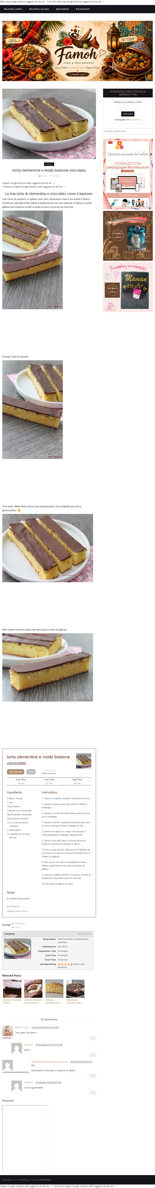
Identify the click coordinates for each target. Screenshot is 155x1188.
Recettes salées (13, 9)
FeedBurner (135, 119)
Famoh (44, 176)
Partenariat (83, 9)
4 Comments (54, 176)
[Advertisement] (49, 332)
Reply (93, 1037)
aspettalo (22, 1027)
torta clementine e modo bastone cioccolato (49, 170)
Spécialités (62, 9)
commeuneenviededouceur (49, 1062)
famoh (28, 1045)
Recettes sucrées (39, 9)
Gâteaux (49, 164)
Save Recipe (15, 771)
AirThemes (46, 1179)
